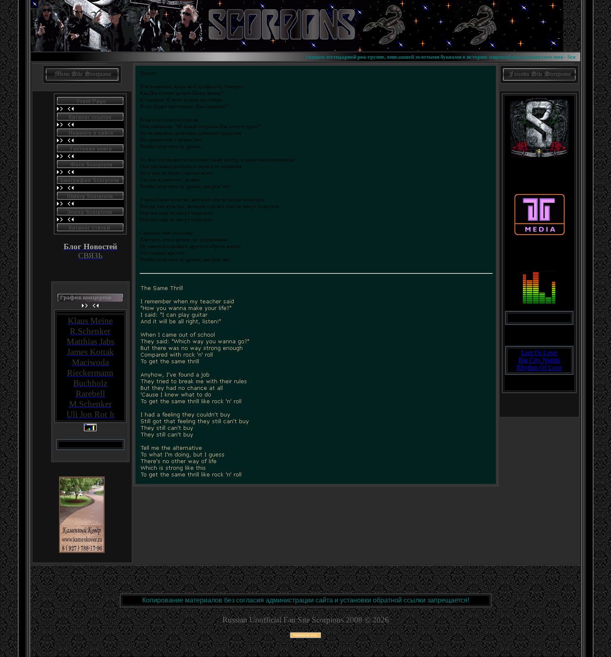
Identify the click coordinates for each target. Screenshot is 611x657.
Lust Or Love (539, 352)
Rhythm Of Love (539, 367)
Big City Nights (539, 360)
